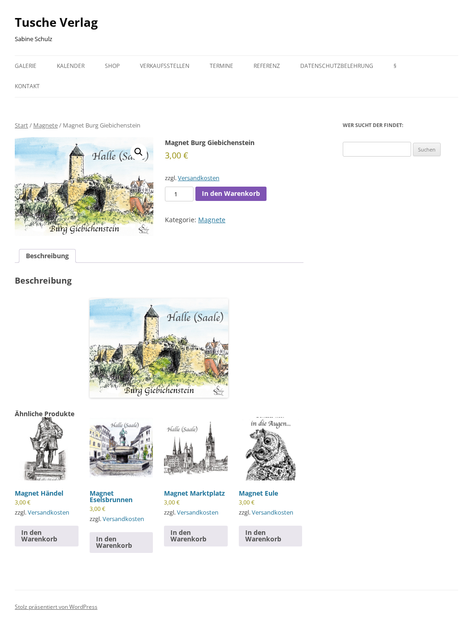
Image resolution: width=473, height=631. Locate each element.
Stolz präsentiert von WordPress (56, 607)
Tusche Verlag (56, 22)
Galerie (25, 66)
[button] (138, 152)
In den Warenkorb (231, 193)
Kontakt (27, 86)
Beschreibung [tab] (47, 255)
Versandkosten (198, 178)
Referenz (267, 66)
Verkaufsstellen (164, 66)
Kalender (71, 66)
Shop (112, 66)
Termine (221, 66)
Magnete (45, 125)
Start (21, 125)
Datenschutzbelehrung (336, 66)
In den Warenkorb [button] (39, 535)
